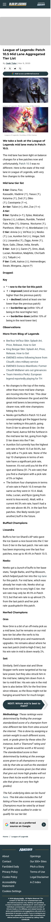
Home (5, 837)
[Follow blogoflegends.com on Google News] (44, 824)
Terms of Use (37, 871)
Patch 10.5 (25, 163)
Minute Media (19, 898)
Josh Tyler (11, 63)
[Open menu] (4, 4)
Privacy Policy (10, 871)
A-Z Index (35, 882)
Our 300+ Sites (38, 861)
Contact (6, 861)
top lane (42, 576)
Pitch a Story (37, 866)
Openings (35, 856)
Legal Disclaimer (39, 877)
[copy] (20, 68)
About (5, 856)
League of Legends (19, 837)
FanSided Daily (10, 866)
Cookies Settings (11, 891)
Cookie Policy (9, 877)
